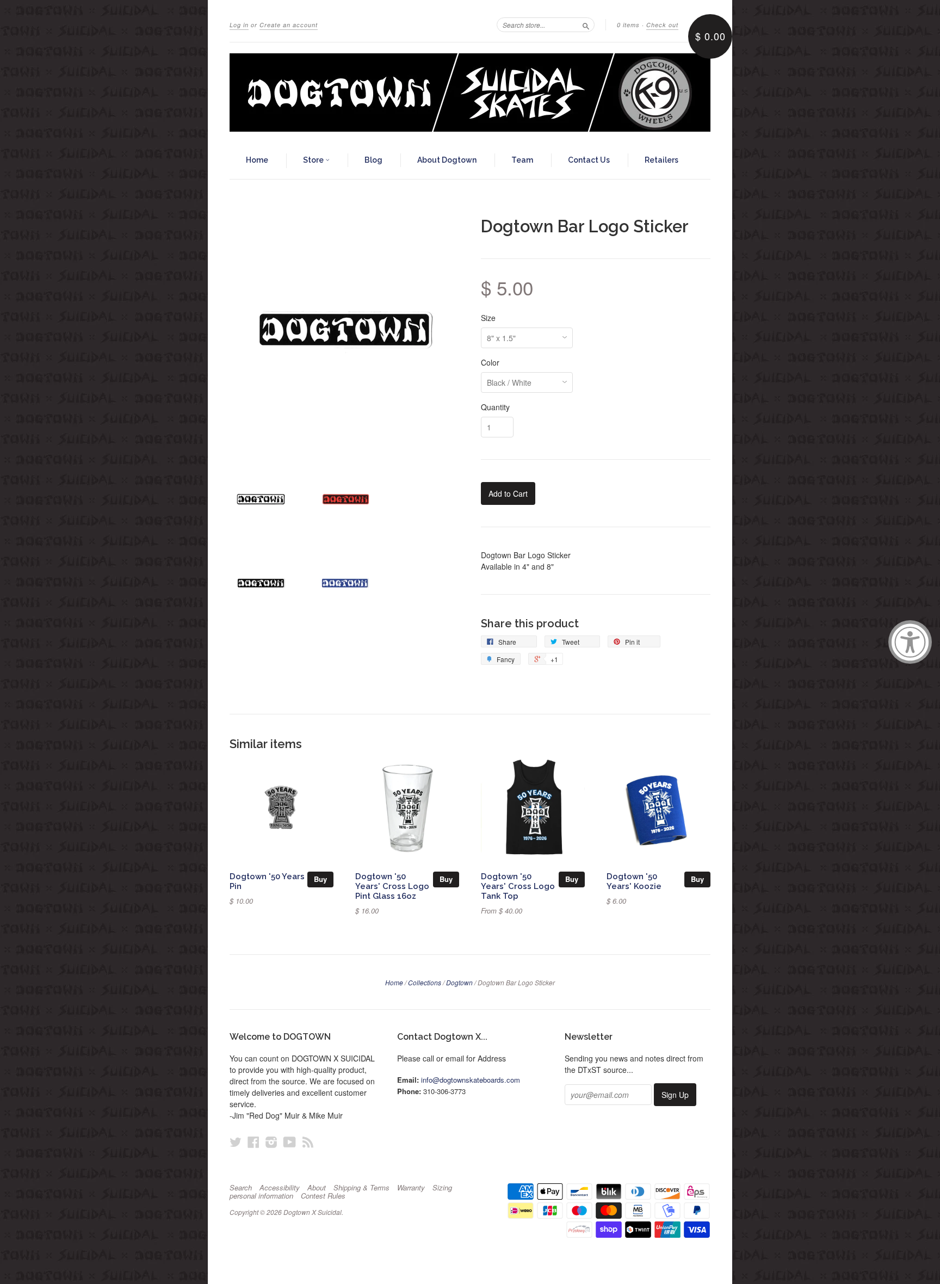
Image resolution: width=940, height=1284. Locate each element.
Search (241, 1188)
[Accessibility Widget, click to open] (910, 642)
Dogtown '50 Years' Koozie (634, 881)
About (316, 1188)
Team (522, 160)
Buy (320, 879)
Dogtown (459, 982)
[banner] (470, 92)
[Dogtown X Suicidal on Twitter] (236, 1141)
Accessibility (279, 1188)
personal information (261, 1196)
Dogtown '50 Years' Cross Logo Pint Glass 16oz (392, 886)
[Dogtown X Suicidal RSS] (308, 1141)
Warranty (411, 1188)
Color (490, 362)
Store (314, 160)
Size (488, 317)
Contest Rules (323, 1196)
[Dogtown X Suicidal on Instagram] (271, 1141)
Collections (424, 982)
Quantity (495, 407)
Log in (239, 25)
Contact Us (589, 160)
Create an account (288, 25)
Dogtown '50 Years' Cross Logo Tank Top (518, 886)
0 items (628, 25)
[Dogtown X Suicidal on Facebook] (253, 1141)
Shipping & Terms (361, 1188)
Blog (373, 160)
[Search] (586, 24)
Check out (662, 25)
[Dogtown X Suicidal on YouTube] (289, 1141)
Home (257, 160)
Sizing (442, 1188)
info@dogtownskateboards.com (470, 1080)
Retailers (661, 160)
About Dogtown (447, 160)
